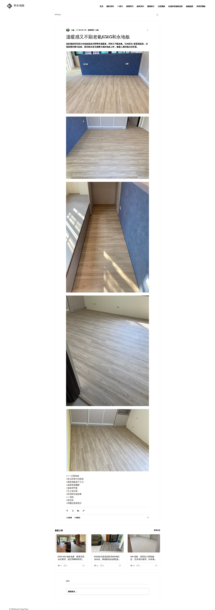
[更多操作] (147, 30)
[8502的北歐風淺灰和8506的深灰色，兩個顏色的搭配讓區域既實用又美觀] (107, 543)
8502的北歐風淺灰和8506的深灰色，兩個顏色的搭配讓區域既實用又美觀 (107, 558)
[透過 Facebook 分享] (67, 511)
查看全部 (157, 530)
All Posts (58, 14)
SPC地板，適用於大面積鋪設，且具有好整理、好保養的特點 (143, 558)
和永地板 (19, 5)
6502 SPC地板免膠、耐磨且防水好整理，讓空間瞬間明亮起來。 (71, 558)
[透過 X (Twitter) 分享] (73, 511)
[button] (157, 14)
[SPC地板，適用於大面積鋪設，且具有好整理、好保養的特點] (144, 543)
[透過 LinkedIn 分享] (78, 511)
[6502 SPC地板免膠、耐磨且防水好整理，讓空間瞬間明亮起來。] (71, 543)
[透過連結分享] (84, 511)
